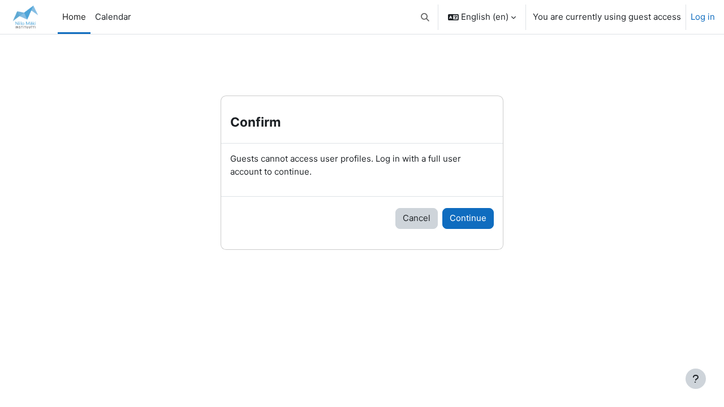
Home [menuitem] (74, 16)
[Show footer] (696, 379)
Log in (703, 16)
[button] (425, 17)
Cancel (416, 218)
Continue (468, 218)
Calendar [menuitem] (113, 16)
